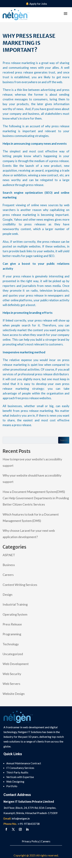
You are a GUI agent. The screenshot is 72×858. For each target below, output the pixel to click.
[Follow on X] (13, 829)
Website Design (14, 694)
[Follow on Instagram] (20, 829)
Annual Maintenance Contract (23, 763)
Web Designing (15, 781)
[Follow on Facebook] (6, 829)
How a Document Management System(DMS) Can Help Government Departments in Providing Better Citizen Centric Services (36, 498)
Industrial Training (15, 604)
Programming (12, 634)
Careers (8, 575)
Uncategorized (13, 654)
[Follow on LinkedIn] (27, 829)
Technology (11, 644)
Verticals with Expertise (20, 777)
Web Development (16, 664)
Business (9, 565)
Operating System (15, 614)
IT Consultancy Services (20, 767)
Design (7, 594)
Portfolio (11, 786)
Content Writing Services (20, 585)
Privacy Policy (30, 841)
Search (63, 440)
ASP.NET (9, 555)
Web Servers (11, 684)
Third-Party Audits (17, 772)
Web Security (12, 674)
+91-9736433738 (29, 823)
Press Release (12, 624)
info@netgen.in (21, 818)
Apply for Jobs (38, 3)
